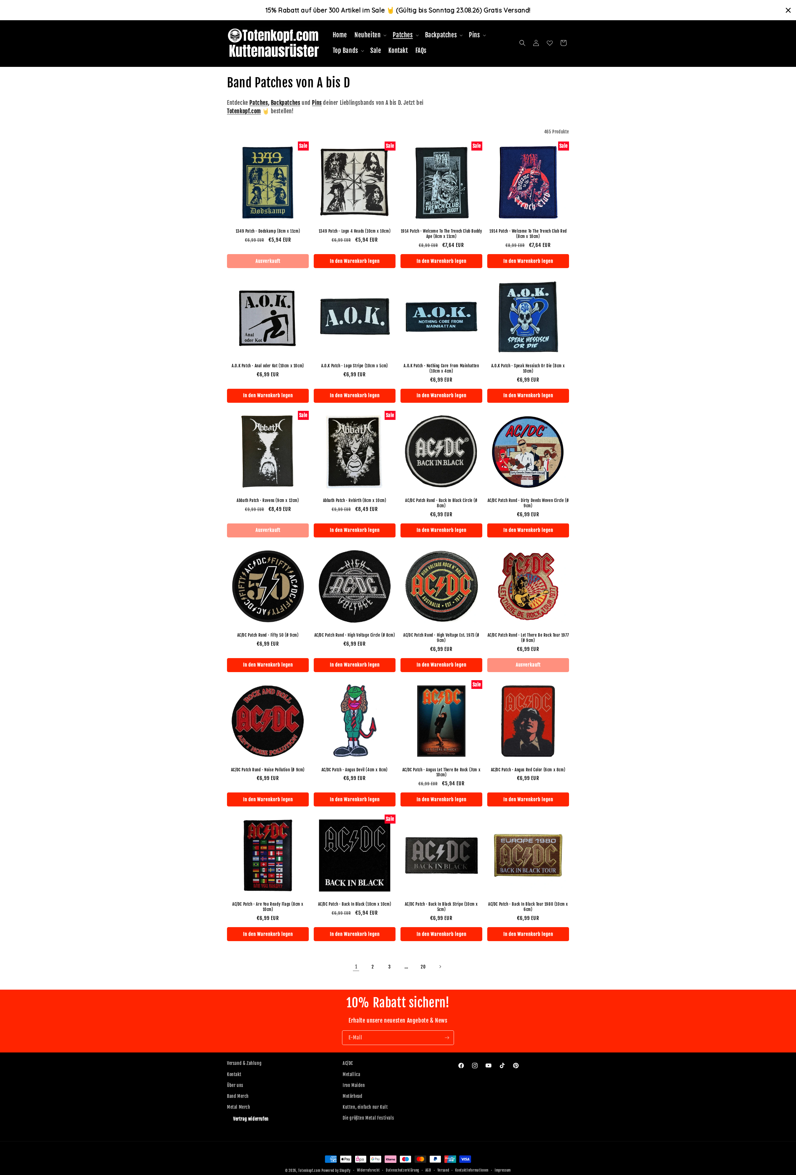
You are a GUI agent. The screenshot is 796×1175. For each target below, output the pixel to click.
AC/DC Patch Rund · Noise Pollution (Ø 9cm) (268, 769)
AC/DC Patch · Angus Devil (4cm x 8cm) (355, 769)
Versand (443, 1170)
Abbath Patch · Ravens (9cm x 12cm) (268, 500)
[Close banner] (788, 10)
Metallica (351, 1074)
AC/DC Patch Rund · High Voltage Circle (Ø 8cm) (354, 635)
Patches (258, 102)
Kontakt (234, 1074)
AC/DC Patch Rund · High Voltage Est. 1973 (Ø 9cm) (441, 638)
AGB (428, 1170)
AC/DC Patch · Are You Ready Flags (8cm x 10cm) (267, 907)
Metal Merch (238, 1107)
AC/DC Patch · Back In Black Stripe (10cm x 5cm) (441, 907)
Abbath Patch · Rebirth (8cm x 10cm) (354, 500)
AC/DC (348, 1063)
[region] (398, 10)
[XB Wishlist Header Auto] (550, 43)
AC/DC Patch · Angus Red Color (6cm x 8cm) (528, 769)
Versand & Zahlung (244, 1063)
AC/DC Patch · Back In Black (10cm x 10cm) (354, 904)
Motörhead (352, 1096)
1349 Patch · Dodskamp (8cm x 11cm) (268, 231)
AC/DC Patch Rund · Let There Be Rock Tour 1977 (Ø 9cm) (528, 638)
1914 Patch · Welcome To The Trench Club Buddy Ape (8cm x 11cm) (441, 234)
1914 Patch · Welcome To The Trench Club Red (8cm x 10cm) (528, 234)
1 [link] (356, 967)
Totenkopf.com (309, 1170)
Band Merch (238, 1096)
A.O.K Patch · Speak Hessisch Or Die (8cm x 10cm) (528, 368)
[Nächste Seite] (440, 966)
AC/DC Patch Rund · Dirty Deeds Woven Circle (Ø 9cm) (528, 503)
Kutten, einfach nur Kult (365, 1107)
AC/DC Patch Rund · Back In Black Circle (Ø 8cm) (441, 503)
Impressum (503, 1170)
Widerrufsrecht (368, 1170)
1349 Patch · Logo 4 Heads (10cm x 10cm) (355, 231)
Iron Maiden (354, 1085)
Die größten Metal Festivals (368, 1118)
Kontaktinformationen (471, 1170)
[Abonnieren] (447, 1037)
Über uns (235, 1085)
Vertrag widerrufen (251, 1119)
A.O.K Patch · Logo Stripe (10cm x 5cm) (354, 365)
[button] (370, 35)
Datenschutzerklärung (402, 1170)
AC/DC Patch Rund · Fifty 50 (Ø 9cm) (268, 635)
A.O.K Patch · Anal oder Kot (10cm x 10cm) (268, 365)
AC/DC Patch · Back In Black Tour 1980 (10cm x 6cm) (528, 907)
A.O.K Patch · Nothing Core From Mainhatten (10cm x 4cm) (441, 368)
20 (423, 966)
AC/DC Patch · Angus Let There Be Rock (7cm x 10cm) (441, 772)
